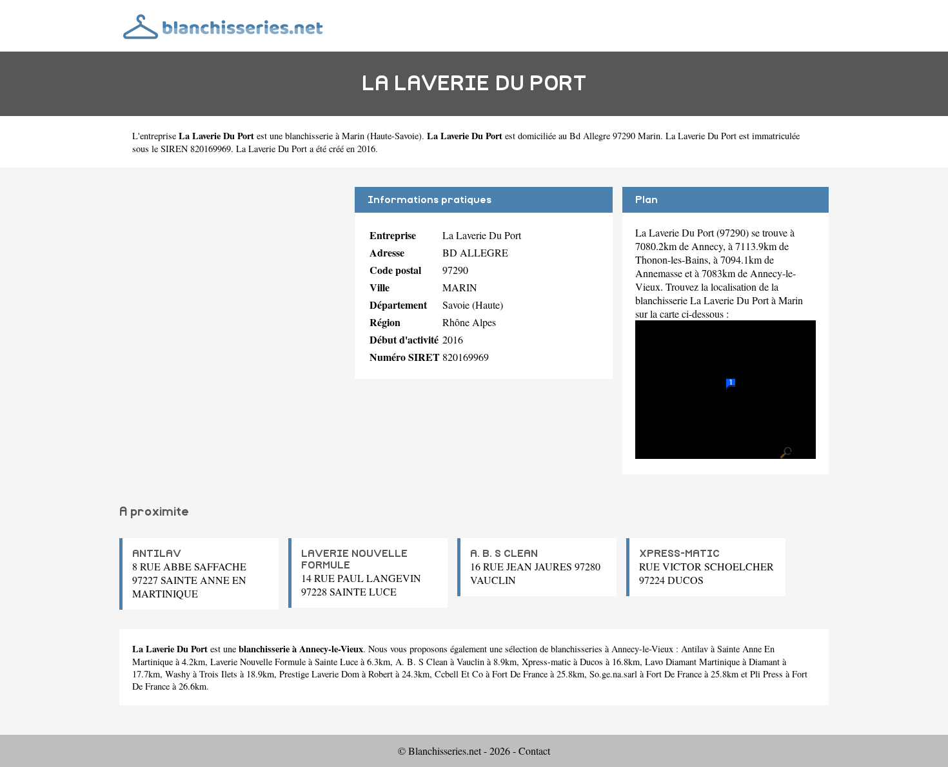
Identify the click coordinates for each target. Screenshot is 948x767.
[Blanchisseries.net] (224, 25)
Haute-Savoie (394, 136)
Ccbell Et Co (459, 674)
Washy (177, 674)
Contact (534, 750)
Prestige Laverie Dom (319, 674)
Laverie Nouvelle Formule (258, 661)
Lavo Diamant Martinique (692, 661)
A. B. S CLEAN (504, 554)
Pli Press (766, 674)
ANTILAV (156, 554)
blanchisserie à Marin (324, 136)
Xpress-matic (546, 661)
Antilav (694, 649)
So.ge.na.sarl (613, 674)
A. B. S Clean (421, 661)
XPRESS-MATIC (679, 554)
